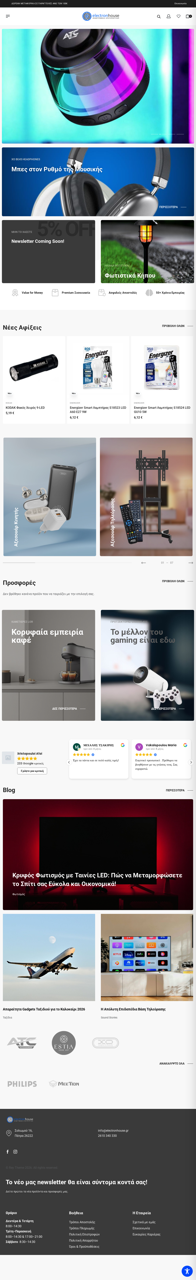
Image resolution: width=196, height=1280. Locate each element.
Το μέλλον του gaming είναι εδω (142, 636)
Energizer (75, 403)
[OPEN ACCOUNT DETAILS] (169, 16)
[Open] (178, 16)
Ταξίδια (7, 1017)
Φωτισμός (18, 894)
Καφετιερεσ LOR (22, 621)
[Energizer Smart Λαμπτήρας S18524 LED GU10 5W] (162, 368)
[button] (69, 762)
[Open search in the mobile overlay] (159, 16)
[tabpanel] (98, 86)
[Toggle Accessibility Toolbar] (187, 1271)
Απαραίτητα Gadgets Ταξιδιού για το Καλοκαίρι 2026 (44, 1009)
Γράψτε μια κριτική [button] (32, 771)
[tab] (154, 134)
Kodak (9, 403)
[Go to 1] (51, 563)
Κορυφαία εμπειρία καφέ (47, 636)
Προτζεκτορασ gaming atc (129, 621)
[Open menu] (8, 16)
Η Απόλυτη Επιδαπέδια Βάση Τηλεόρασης (133, 1009)
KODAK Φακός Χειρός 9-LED (25, 408)
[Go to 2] (83, 563)
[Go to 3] (116, 563)
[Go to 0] (19, 563)
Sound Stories (109, 1017)
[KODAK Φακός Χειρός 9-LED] (34, 368)
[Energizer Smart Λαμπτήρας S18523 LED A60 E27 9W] (98, 368)
